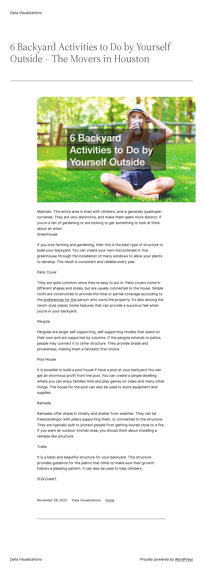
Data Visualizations (26, 13)
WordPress (184, 559)
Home (109, 500)
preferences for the (60, 300)
